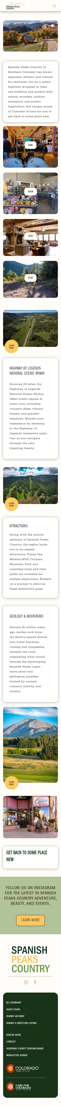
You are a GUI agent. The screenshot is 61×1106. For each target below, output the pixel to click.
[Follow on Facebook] (35, 982)
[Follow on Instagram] (26, 982)
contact (11, 1042)
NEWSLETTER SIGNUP (16, 1055)
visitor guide (13, 1035)
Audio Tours (13, 1009)
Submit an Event (15, 1016)
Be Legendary (13, 1003)
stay (30, 236)
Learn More (30, 920)
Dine (30, 145)
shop (30, 192)
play (30, 278)
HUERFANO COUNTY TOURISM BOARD (25, 1049)
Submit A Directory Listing (21, 1023)
